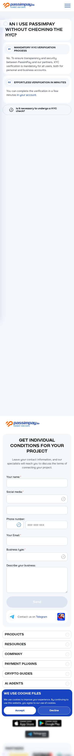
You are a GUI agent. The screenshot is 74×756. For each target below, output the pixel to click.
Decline (54, 710)
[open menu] (67, 5)
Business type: (16, 549)
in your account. (27, 95)
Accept (19, 710)
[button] (15, 525)
